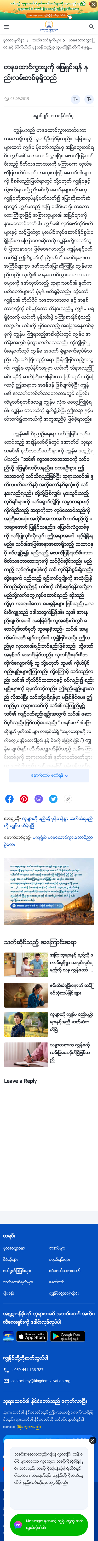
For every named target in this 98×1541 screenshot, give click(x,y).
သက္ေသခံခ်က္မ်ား (46, 40)
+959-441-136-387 (27, 1370)
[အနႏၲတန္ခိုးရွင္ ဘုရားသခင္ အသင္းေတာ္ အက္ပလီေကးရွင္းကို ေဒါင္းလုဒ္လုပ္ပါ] (8, 1336)
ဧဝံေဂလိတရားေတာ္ (64, 1271)
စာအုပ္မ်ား (57, 1248)
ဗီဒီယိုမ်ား (10, 1260)
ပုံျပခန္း (8, 1293)
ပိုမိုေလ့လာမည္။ (29, 1427)
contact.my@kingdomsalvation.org (40, 1381)
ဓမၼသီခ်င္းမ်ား (59, 1260)
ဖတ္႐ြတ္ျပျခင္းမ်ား (17, 1271)
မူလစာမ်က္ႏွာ (14, 40)
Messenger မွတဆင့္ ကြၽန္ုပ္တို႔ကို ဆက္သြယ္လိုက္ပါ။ (55, 1525)
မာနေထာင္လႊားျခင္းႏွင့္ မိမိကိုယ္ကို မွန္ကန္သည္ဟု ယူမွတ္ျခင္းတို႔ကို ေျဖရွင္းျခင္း (48, 47)
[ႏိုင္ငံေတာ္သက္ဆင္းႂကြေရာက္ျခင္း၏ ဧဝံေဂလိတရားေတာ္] (49, 27)
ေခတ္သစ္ (57, 1282)
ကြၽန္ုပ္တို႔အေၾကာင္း (64, 1293)
